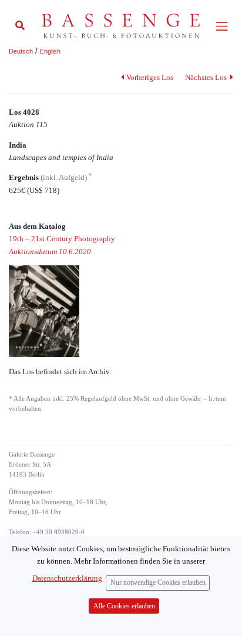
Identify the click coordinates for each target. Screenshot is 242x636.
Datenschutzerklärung (67, 578)
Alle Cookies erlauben (124, 606)
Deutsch (21, 51)
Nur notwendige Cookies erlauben (158, 583)
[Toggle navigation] (222, 26)
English (50, 51)
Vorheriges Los (149, 77)
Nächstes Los (206, 77)
